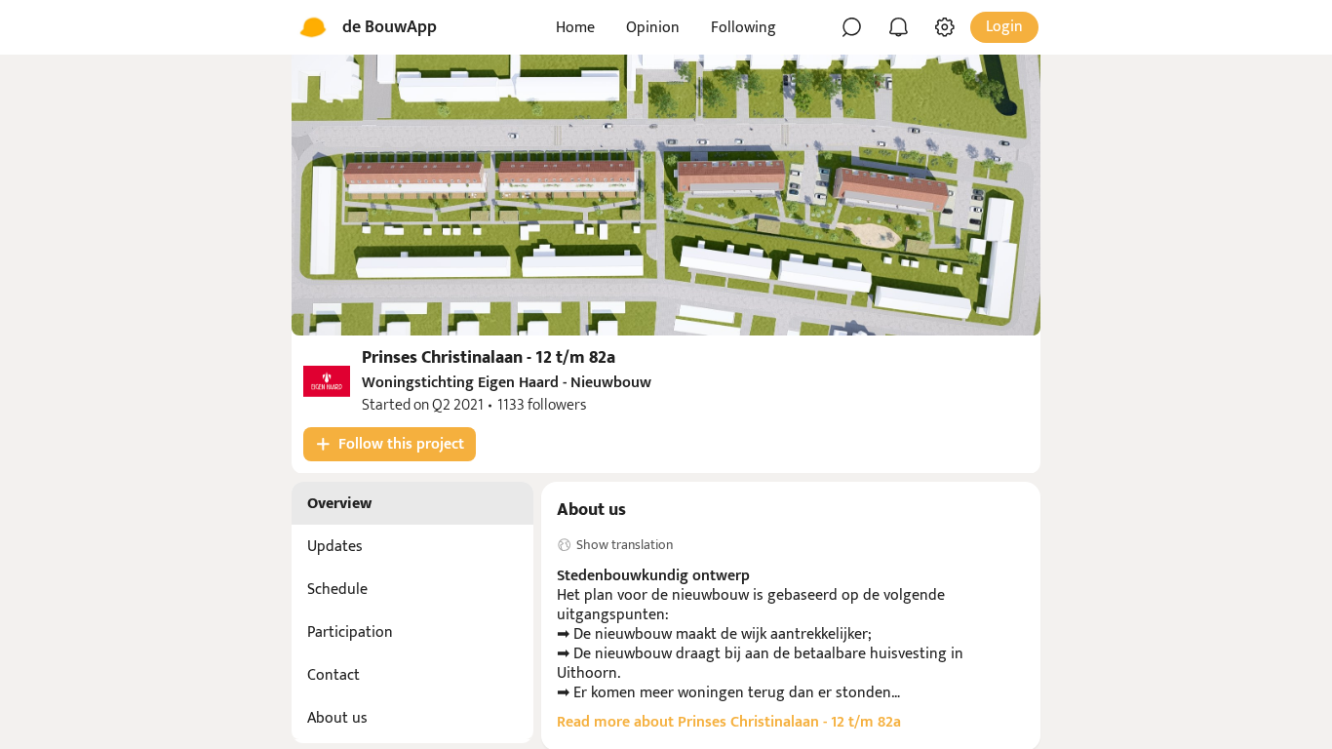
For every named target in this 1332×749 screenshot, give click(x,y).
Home (575, 28)
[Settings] (944, 27)
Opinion (653, 28)
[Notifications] (898, 27)
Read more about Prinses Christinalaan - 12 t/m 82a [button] (729, 722)
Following (743, 28)
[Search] (851, 27)
